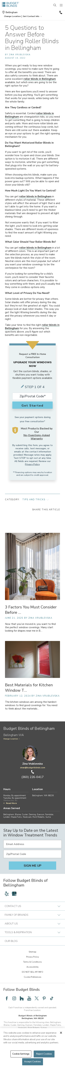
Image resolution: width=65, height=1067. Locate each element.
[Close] (61, 1032)
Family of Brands (16, 915)
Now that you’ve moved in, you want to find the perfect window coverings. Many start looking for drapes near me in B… (30, 627)
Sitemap (32, 951)
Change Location (10, 739)
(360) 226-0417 (60, 12)
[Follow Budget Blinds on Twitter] (36, 998)
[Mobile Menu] (61, 5)
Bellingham (12, 12)
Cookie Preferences (32, 977)
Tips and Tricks (33, 499)
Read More (11, 803)
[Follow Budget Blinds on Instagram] (14, 998)
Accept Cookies (32, 1061)
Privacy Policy (32, 464)
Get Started (33, 405)
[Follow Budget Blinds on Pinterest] (44, 998)
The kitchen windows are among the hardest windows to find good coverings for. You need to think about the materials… (31, 705)
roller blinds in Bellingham (40, 79)
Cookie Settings (21, 1053)
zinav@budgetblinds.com (32, 767)
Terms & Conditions (32, 962)
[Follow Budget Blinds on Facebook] (6, 998)
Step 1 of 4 (34, 387)
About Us (11, 923)
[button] (12, 16)
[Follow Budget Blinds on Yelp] (6, 893)
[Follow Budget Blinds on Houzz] (21, 998)
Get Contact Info (31, 16)
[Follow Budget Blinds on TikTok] (51, 998)
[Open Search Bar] (55, 5)
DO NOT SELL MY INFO (32, 972)
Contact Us (13, 906)
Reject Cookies (44, 1053)
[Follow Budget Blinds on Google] (14, 893)
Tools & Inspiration (18, 932)
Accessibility (32, 967)
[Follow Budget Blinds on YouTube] (29, 998)
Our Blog (11, 941)
